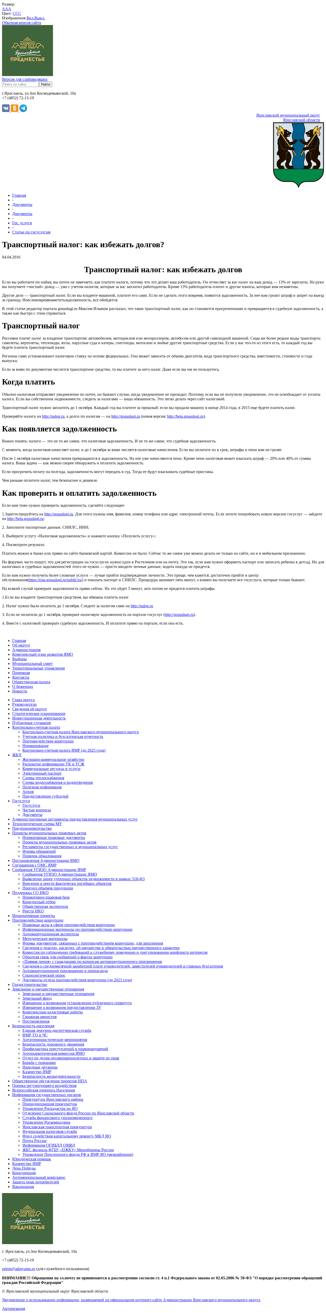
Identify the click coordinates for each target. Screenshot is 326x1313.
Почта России (34, 1140)
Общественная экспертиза (45, 906)
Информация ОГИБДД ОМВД (48, 1145)
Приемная (21, 673)
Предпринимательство (32, 828)
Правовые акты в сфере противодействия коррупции (68, 925)
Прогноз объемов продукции (47, 888)
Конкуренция (24, 1173)
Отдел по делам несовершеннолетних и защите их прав (70, 1058)
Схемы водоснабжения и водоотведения (57, 782)
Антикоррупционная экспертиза (50, 934)
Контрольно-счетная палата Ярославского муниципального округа (80, 732)
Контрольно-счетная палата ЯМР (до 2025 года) (63, 750)
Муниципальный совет (32, 663)
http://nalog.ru (53, 416)
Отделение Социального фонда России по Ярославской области (78, 1113)
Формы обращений (39, 851)
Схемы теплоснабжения (43, 778)
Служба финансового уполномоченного (57, 1118)
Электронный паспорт (42, 773)
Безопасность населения (33, 1026)
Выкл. (39, 18)
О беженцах (22, 686)
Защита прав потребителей (35, 1182)
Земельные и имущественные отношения (48, 989)
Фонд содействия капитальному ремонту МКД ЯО (66, 1136)
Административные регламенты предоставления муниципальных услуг (75, 819)
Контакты (20, 677)
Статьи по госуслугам (31, 232)
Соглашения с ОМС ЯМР (34, 865)
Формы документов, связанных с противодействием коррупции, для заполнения (92, 943)
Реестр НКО (33, 911)
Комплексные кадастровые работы (52, 1012)
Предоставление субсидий (45, 796)
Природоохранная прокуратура (49, 1104)
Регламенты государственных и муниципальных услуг (70, 847)
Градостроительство (29, 984)
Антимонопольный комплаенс (38, 1177)
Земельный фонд (37, 998)
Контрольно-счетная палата (36, 727)
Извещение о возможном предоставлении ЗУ (61, 1007)
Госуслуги (21, 801)
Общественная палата (31, 682)
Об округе (21, 645)
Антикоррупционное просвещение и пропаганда (65, 971)
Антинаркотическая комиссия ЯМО (53, 1053)
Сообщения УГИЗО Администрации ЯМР (49, 870)
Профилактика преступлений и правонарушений (65, 1049)
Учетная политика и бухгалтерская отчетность (62, 736)
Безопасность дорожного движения (53, 1044)
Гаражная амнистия (39, 1016)
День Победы (24, 1168)
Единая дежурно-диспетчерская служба (56, 1030)
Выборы (19, 659)
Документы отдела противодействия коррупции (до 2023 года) (77, 980)
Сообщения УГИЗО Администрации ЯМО (59, 874)
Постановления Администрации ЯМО (45, 860)
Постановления (35, 1021)
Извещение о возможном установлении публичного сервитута (77, 1003)
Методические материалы (44, 938)
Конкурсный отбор (39, 902)
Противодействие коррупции (48, 741)
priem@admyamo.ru (18, 1269)
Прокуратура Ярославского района (52, 1099)
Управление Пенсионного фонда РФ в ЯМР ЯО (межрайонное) (77, 1154)
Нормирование (35, 746)
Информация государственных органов (46, 1095)
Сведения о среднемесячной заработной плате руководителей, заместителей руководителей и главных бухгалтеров (122, 966)
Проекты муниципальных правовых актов (49, 833)
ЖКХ (17, 755)
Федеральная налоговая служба (49, 1131)
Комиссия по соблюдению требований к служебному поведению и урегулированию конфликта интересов (115, 952)
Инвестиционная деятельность (39, 718)
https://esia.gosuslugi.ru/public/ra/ (55, 580)
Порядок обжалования (41, 856)
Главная (19, 195)
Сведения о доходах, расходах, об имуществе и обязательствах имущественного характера (101, 948)
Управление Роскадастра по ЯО (50, 1108)
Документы (22, 204)
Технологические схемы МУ (37, 824)
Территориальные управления (38, 668)
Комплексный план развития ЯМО (42, 654)
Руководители (24, 704)
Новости (19, 691)
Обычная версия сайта (21, 22)
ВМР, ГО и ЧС (35, 1035)
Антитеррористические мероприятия (54, 1039)
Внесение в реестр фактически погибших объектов (67, 883)
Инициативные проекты (33, 915)
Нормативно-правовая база (46, 897)
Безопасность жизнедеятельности (51, 1076)
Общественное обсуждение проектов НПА (49, 1081)
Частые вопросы (36, 810)
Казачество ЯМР (36, 1072)
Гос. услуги (22, 223)
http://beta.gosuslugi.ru (185, 416)
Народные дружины (40, 1067)
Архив (28, 791)
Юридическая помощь (31, 1159)
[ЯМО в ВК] (6, 110)
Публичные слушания (31, 723)
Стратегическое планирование (38, 713)
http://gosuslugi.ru (125, 416)
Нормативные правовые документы (53, 837)
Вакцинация (23, 1186)
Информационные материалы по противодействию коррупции (77, 929)
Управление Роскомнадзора (46, 1122)
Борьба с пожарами (39, 1062)
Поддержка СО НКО (30, 892)
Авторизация (13, 1308)
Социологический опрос (43, 975)
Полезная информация (42, 787)
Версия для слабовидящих (25, 79)
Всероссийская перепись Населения (43, 1090)
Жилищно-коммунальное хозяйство (53, 759)
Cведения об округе (29, 709)
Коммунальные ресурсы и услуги (51, 768)
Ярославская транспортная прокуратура (57, 1127)
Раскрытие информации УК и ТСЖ (53, 764)
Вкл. (30, 18)
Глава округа (23, 700)
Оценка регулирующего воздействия (44, 1085)
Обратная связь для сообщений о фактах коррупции (67, 957)
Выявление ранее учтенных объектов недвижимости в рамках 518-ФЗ (83, 879)
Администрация (26, 650)
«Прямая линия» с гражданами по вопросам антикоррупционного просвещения (92, 961)
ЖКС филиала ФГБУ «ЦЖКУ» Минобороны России (68, 1150)
